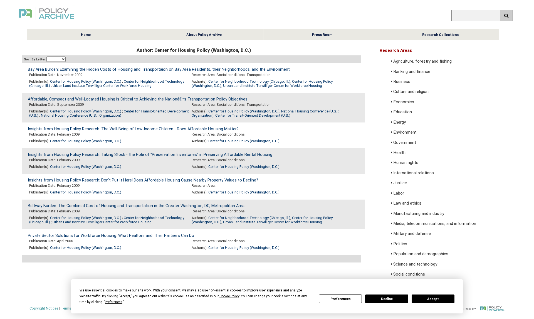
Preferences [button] (113, 302)
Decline (387, 299)
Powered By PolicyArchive (480, 308)
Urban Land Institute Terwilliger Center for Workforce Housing (102, 86)
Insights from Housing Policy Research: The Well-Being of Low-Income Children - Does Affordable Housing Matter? (133, 129)
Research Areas (396, 50)
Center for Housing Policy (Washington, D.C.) (86, 81)
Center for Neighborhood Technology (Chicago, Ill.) (249, 81)
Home (86, 35)
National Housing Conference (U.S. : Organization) (81, 115)
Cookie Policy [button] (229, 296)
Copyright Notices (43, 308)
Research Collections (440, 35)
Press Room (322, 35)
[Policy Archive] (46, 20)
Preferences (340, 299)
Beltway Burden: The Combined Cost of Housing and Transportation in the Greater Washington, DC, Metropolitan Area (136, 205)
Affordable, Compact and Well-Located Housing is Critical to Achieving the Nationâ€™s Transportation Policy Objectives (138, 99)
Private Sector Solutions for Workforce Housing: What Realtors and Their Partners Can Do (111, 235)
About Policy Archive (204, 35)
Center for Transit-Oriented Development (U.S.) (252, 115)
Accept (433, 299)
